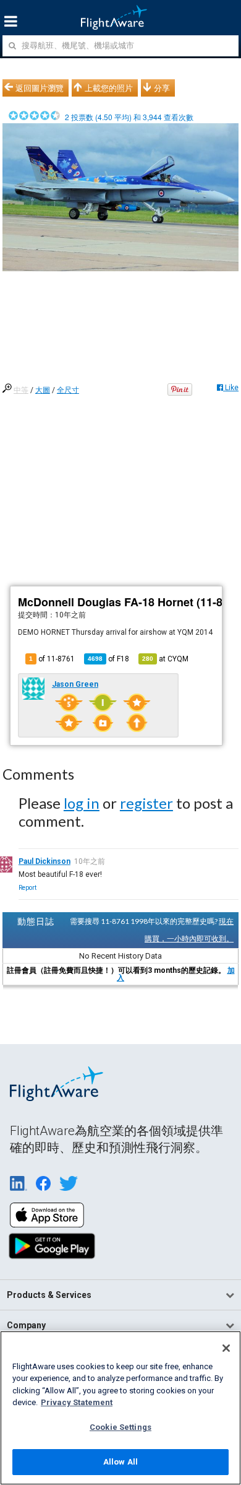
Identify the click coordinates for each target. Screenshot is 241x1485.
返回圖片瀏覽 (39, 88)
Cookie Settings (120, 1427)
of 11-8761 (52, 659)
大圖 (42, 390)
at (165, 659)
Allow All (120, 1461)
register (146, 803)
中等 (21, 390)
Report (27, 888)
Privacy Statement (76, 1402)
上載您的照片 (109, 88)
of (108, 659)
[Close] (226, 1348)
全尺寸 (68, 390)
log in (81, 803)
